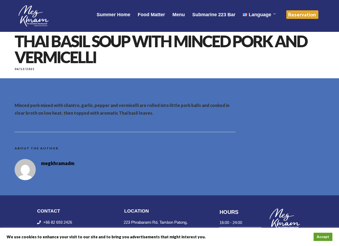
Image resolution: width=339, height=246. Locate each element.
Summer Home (113, 14)
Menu (178, 14)
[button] (302, 14)
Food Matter (151, 14)
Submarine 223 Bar (213, 14)
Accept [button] (323, 237)
